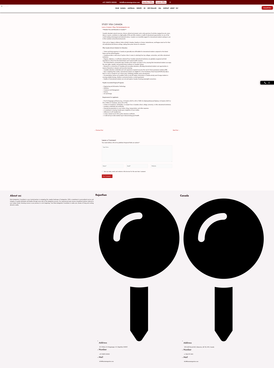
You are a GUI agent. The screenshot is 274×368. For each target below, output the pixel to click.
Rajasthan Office (148, 2)
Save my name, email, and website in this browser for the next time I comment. (125, 171)
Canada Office (161, 2)
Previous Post (98, 130)
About (172, 8)
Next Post (176, 130)
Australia (131, 8)
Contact (166, 8)
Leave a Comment (107, 27)
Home (117, 8)
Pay (177, 8)
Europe (139, 8)
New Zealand (151, 8)
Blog (114, 27)
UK (144, 8)
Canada (123, 8)
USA (159, 8)
